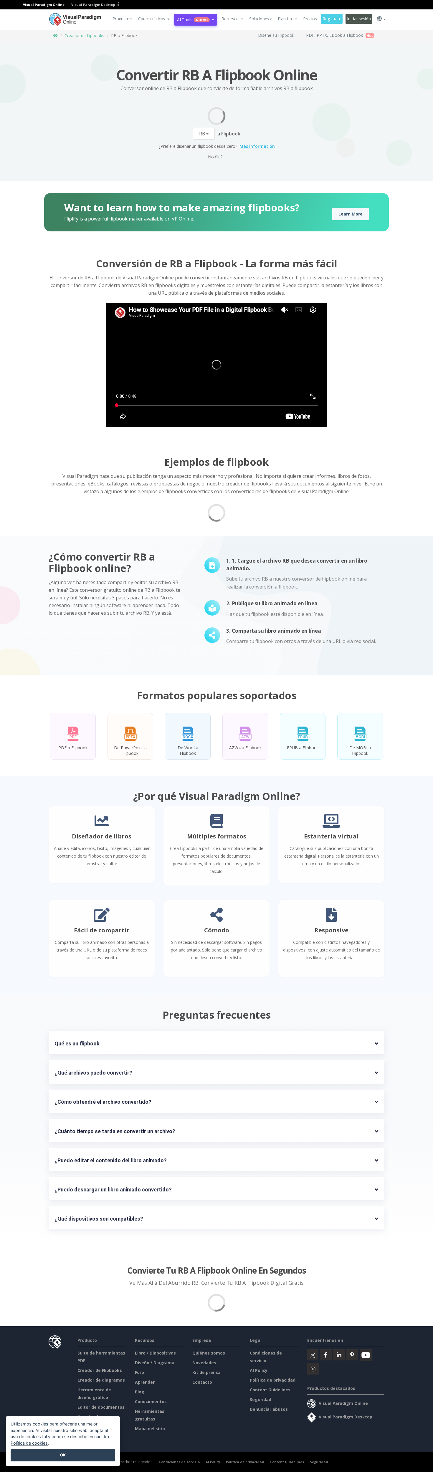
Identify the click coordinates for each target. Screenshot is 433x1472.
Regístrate (332, 18)
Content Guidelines (270, 1390)
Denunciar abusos (269, 1409)
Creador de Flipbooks (99, 1370)
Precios (310, 18)
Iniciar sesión (359, 18)
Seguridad (260, 1399)
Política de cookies (29, 1443)
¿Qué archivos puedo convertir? (93, 1073)
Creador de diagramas (101, 1380)
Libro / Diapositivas (155, 1353)
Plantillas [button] (286, 18)
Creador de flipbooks (84, 35)
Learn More (350, 214)
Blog (139, 1392)
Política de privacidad (272, 1380)
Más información (257, 146)
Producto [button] (121, 18)
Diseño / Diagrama (154, 1362)
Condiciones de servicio (179, 1462)
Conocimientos (151, 1401)
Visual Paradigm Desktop (93, 4)
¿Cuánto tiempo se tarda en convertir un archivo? (114, 1131)
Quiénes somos (208, 1353)
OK (63, 1455)
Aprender (145, 1382)
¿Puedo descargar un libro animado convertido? (113, 1189)
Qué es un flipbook (77, 1043)
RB (202, 134)
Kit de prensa (206, 1372)
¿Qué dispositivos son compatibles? (98, 1219)
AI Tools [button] (192, 19)
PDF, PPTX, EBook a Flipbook (334, 35)
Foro (139, 1372)
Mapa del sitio (150, 1428)
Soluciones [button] (259, 18)
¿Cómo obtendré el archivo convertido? (102, 1102)
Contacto (202, 1382)
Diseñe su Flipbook (276, 35)
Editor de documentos (101, 1407)
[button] (154, 19)
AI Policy (258, 1370)
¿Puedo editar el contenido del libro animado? (110, 1160)
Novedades (204, 1362)
